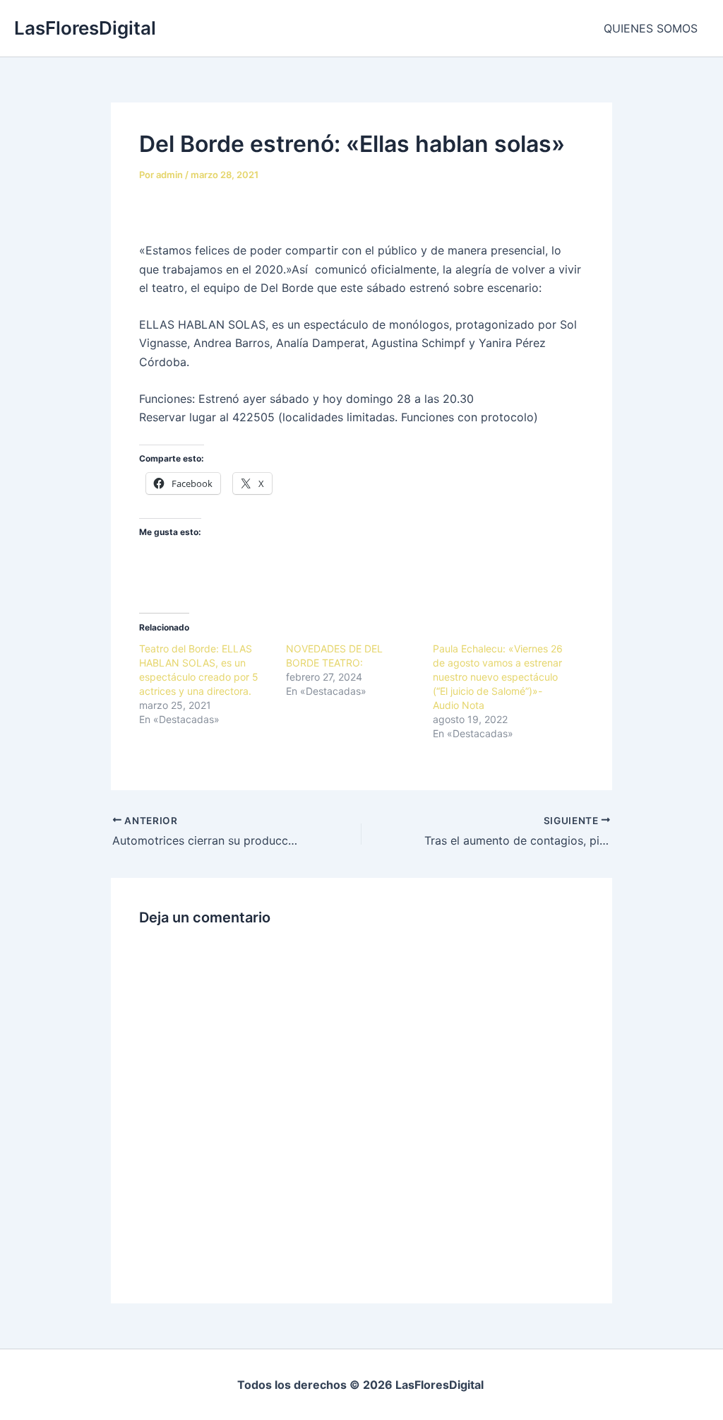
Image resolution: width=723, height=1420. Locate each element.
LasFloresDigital (85, 28)
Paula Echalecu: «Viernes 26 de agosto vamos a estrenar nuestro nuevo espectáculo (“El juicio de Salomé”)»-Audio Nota (498, 676)
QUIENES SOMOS (651, 28)
